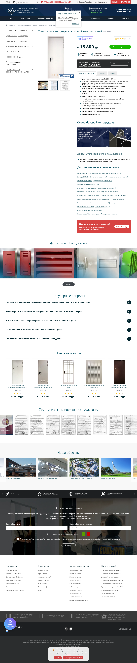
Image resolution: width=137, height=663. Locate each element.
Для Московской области (14, 577)
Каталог (11, 18)
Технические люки (76, 593)
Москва (69, 8)
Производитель (43, 570)
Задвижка (115, 214)
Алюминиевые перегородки (79, 600)
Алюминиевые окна (76, 597)
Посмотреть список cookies (73, 658)
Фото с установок (43, 580)
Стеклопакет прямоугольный (118, 177)
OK (58, 658)
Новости (111, 18)
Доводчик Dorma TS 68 (102, 206)
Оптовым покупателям (13, 580)
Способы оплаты (11, 570)
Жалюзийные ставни (76, 570)
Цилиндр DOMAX (82, 177)
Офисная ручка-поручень (98, 203)
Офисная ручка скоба (115, 203)
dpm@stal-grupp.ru (124, 629)
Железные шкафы (75, 577)
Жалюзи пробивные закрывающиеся (89, 210)
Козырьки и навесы (76, 590)
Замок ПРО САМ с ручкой (100, 199)
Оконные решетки (75, 583)
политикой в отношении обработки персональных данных (58, 539)
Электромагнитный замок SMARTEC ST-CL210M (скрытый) (96, 188)
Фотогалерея (26, 18)
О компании (95, 18)
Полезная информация (45, 587)
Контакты (125, 18)
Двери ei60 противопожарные (111, 570)
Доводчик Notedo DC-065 (85, 206)
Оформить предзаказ (120, 47)
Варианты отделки (12, 587)
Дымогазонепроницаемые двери (112, 580)
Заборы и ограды (75, 587)
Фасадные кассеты (76, 574)
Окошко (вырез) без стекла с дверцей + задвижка (93, 214)
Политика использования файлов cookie (68, 644)
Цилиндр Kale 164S (98, 173)
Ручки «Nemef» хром (84, 199)
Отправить (68, 545)
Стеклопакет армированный (102, 180)
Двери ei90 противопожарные (111, 577)
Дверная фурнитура (12, 583)
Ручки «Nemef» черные (117, 195)
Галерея (68, 284)
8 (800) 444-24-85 (124, 11)
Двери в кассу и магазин (109, 590)
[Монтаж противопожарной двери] (43, 85)
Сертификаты (42, 574)
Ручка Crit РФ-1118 (102, 195)
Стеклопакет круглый (84, 180)
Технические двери (107, 593)
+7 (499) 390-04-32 (123, 9)
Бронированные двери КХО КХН (112, 587)
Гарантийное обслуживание (15, 590)
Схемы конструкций (44, 577)
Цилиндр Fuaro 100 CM (113, 173)
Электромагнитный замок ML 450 (88, 192)
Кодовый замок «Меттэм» (109, 192)
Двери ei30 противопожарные (111, 574)
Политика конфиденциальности (68, 646)
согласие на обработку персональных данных (102, 539)
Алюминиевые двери (108, 597)
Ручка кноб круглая (117, 199)
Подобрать (120, 226)
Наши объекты (43, 583)
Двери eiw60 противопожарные (111, 583)
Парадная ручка (82, 203)
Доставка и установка (13, 574)
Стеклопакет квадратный (98, 177)
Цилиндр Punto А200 (84, 173)
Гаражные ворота (75, 580)
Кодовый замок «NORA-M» (86, 195)
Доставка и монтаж (45, 18)
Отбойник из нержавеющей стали (88, 184)
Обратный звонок (119, 64)
